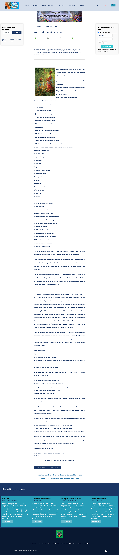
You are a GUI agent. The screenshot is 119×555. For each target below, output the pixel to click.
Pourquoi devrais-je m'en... (71, 499)
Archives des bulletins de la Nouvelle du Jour (11, 40)
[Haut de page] (106, 552)
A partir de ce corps (98, 499)
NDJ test (5, 499)
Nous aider (51, 544)
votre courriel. (61, 454)
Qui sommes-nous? (35, 544)
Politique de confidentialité (68, 544)
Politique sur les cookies (83, 544)
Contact (44, 544)
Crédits (57, 544)
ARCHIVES (36, 455)
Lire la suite (7, 521)
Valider (17, 32)
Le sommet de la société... (42, 499)
